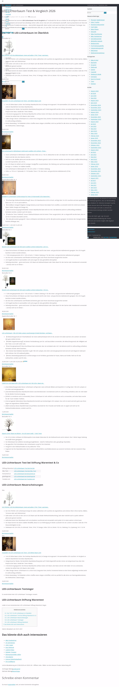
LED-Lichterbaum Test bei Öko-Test (25, 471)
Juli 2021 (93, 180)
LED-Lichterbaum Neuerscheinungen (16, 617)
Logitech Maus (9, 650)
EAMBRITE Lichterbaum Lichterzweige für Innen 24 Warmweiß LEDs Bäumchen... (26, 196)
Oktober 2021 (95, 173)
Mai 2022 (93, 157)
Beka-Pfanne (95, 29)
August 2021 (95, 178)
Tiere (92, 81)
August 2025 (95, 100)
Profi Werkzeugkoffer (97, 46)
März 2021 (94, 190)
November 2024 (96, 107)
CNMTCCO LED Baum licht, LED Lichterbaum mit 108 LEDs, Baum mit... (23, 383)
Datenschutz (91, 231)
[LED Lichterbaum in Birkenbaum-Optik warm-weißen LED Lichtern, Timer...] (6, 149)
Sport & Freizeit (95, 79)
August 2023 (95, 121)
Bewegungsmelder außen (13, 654)
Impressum (90, 229)
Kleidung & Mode (96, 74)
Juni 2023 (93, 126)
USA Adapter (9, 657)
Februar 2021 (95, 192)
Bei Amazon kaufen (7, 132)
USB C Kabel (9, 645)
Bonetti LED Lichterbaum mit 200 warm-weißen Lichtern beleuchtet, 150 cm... (25, 290)
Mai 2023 (93, 129)
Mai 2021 (93, 185)
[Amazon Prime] (24, 361)
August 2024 (95, 112)
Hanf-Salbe (94, 27)
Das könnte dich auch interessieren (13, 624)
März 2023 (94, 133)
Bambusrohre (95, 43)
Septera (105, 237)
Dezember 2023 (96, 117)
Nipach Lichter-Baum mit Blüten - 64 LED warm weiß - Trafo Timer (22, 433)
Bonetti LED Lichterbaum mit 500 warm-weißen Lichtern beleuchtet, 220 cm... (25, 247)
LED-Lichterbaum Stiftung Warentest (16, 622)
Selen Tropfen (95, 22)
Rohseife (93, 32)
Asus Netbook (9, 647)
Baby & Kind (94, 60)
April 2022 (94, 159)
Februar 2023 (95, 136)
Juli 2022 (93, 152)
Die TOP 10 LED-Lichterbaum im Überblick (18, 613)
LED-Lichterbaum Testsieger (14, 620)
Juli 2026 (93, 93)
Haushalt (93, 72)
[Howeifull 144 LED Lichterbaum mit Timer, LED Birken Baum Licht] (9, 98)
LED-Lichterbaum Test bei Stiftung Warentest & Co (20, 615)
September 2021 (96, 176)
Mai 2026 (93, 98)
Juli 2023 (93, 124)
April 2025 (94, 103)
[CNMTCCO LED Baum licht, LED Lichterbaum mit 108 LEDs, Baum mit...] (9, 381)
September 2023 (96, 119)
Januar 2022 (94, 166)
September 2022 (96, 147)
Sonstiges (94, 77)
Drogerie (93, 65)
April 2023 (94, 131)
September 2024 (96, 110)
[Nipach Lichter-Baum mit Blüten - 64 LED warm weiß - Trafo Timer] (9, 431)
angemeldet (11, 684)
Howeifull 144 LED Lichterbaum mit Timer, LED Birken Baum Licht (21, 101)
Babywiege (94, 50)
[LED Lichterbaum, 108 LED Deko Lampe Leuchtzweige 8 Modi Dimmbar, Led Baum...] (9, 331)
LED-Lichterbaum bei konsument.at (24, 474)
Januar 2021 (94, 194)
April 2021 (94, 187)
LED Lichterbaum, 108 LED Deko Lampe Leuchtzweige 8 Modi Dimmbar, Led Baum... (27, 333)
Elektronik (33, 17)
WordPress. (113, 237)
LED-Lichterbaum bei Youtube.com (24, 479)
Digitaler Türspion (10, 652)
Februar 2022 (95, 164)
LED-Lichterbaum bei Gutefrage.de (24, 476)
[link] (6, 26)
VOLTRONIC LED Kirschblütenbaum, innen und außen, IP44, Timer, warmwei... (25, 55)
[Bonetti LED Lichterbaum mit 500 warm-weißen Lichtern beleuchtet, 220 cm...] (8, 244)
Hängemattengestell (97, 48)
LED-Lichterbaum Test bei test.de (24, 468)
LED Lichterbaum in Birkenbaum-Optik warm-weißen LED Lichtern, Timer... (24, 151)
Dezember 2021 (96, 169)
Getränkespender (96, 39)
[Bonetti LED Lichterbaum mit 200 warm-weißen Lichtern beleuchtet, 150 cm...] (8, 287)
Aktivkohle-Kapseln (96, 41)
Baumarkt (94, 62)
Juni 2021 (93, 183)
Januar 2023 (94, 138)
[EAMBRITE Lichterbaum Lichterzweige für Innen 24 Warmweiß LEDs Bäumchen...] (9, 194)
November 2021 (96, 171)
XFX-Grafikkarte (10, 661)
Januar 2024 (94, 114)
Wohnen (93, 84)
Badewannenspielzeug (97, 53)
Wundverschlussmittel (97, 24)
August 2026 (95, 91)
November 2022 (96, 143)
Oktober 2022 (95, 145)
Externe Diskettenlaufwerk (13, 659)
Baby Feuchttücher (96, 34)
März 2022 (94, 162)
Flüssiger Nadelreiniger (98, 20)
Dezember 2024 (96, 105)
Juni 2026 (93, 96)
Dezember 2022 (96, 140)
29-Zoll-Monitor (10, 643)
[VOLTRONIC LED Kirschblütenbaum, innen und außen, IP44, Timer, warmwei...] (9, 505)
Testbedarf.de (7, 32)
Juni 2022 (93, 154)
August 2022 (95, 150)
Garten (93, 69)
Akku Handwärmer (10, 640)
